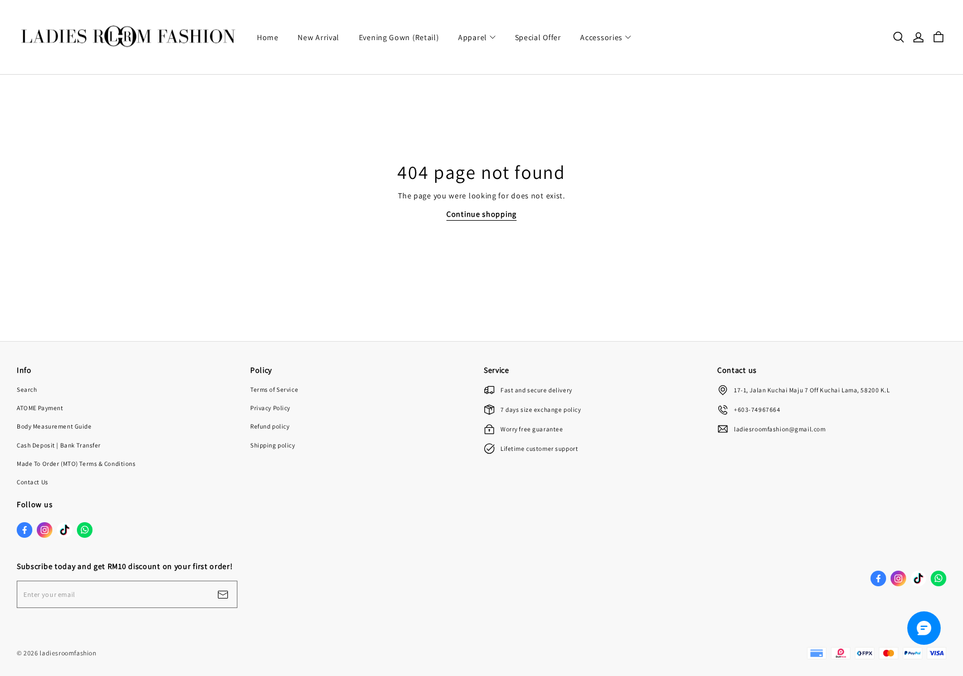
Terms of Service (274, 389)
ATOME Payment (40, 407)
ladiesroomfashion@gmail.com (779, 429)
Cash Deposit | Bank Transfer (59, 445)
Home (268, 37)
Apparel (472, 37)
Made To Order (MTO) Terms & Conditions (76, 463)
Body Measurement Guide (54, 426)
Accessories (601, 37)
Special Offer (538, 37)
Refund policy (269, 426)
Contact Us (32, 482)
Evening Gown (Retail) (399, 37)
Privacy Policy (270, 407)
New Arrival (318, 37)
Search (27, 389)
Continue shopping (481, 214)
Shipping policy (272, 445)
